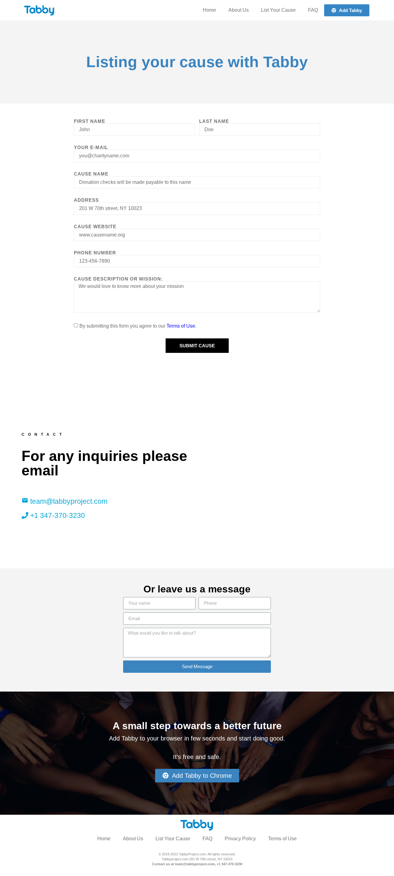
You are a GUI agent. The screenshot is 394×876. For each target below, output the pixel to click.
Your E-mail (91, 147)
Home (209, 10)
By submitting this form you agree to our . (137, 326)
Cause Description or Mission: (118, 279)
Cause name (91, 174)
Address (86, 200)
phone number (95, 252)
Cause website (95, 226)
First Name (89, 121)
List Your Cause (278, 10)
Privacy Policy (240, 838)
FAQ (313, 10)
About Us (238, 10)
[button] (346, 10)
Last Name (214, 121)
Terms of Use (181, 326)
